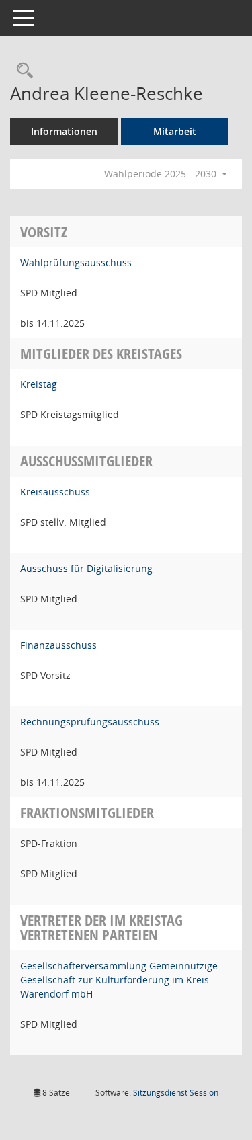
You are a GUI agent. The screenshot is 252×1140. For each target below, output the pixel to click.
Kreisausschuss (55, 491)
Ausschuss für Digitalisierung (86, 568)
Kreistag (38, 384)
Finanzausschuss (58, 645)
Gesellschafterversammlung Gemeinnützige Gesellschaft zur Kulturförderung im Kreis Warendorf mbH (119, 979)
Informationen (64, 131)
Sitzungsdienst (175, 1092)
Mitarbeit (174, 131)
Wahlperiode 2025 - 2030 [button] (161, 173)
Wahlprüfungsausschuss (76, 262)
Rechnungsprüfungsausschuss (89, 721)
